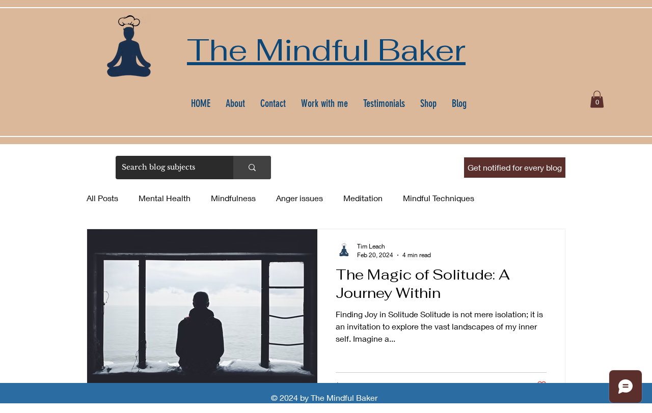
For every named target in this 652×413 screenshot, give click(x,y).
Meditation (363, 198)
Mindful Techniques (438, 198)
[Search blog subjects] (252, 167)
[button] (597, 99)
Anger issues (299, 198)
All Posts (102, 198)
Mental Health (165, 198)
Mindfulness (233, 198)
